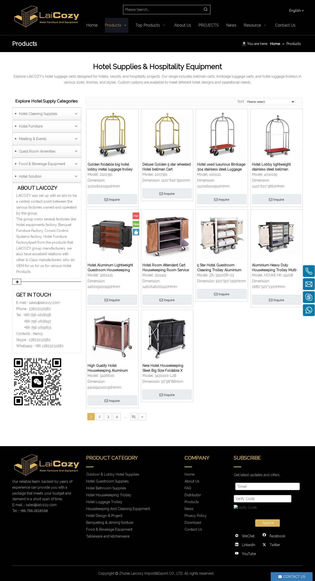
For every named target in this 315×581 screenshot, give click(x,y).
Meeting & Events (33, 139)
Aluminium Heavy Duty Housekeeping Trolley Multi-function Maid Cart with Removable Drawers (275, 267)
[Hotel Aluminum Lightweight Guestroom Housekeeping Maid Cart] (112, 235)
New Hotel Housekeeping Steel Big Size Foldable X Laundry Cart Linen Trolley (163, 368)
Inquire (114, 199)
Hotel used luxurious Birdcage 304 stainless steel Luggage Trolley (221, 167)
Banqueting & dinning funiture (109, 522)
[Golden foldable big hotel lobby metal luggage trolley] (112, 135)
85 (134, 417)
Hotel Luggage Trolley (104, 502)
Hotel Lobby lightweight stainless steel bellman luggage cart (271, 167)
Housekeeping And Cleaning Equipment (118, 509)
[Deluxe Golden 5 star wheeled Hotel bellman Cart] (167, 135)
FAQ (188, 488)
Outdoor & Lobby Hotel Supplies (112, 474)
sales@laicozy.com (44, 303)
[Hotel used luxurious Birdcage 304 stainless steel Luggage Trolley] (222, 135)
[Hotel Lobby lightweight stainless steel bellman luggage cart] (276, 135)
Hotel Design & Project (104, 516)
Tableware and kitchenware (107, 536)
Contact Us (193, 529)
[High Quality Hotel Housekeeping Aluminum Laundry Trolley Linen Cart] (112, 336)
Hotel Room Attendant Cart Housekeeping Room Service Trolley (165, 267)
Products (192, 502)
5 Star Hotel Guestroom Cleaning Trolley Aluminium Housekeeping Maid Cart (219, 267)
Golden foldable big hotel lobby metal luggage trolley (110, 166)
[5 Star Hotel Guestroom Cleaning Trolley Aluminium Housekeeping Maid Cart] (222, 235)
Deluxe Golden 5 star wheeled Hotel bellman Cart (166, 166)
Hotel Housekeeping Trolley (108, 495)
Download (193, 522)
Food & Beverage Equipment (42, 164)
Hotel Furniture (31, 126)
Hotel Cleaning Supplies (38, 114)
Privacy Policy (196, 516)
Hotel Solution (30, 176)
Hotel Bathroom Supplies (106, 488)
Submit (268, 523)
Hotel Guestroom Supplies (107, 481)
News (189, 509)
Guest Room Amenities (37, 151)
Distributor (193, 495)
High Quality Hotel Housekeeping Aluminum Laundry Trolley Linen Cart (109, 368)
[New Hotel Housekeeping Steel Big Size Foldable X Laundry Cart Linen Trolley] (167, 336)
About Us (192, 481)
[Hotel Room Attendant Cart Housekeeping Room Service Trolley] (167, 235)
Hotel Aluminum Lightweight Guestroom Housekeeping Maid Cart (110, 267)
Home (189, 474)
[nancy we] (39, 380)
